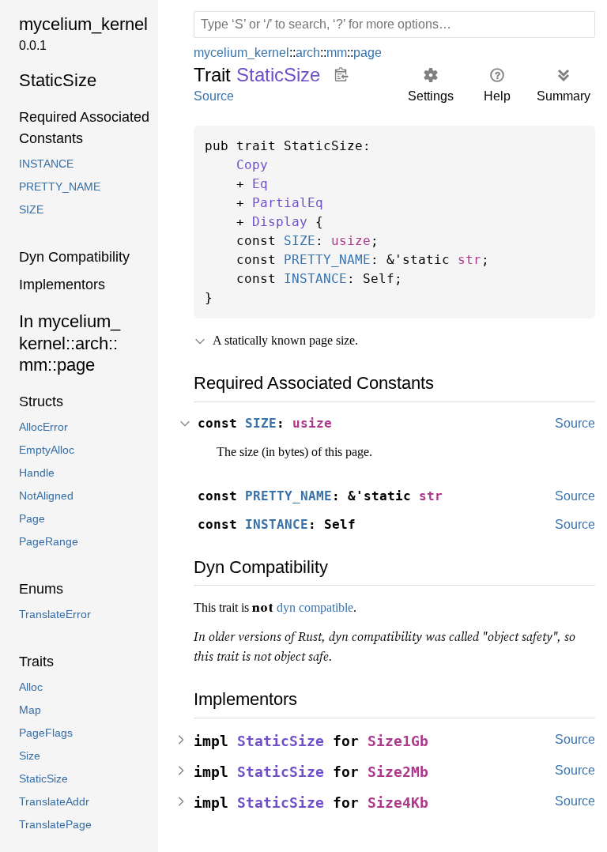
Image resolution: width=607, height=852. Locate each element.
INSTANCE (315, 279)
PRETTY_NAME (327, 260)
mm (342, 52)
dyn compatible (330, 607)
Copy (252, 165)
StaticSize (280, 738)
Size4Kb (398, 800)
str (469, 260)
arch (312, 52)
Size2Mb (398, 769)
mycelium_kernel (243, 52)
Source (213, 96)
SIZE (299, 241)
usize (351, 241)
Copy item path (342, 74)
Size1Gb (398, 738)
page (374, 52)
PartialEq (287, 203)
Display (279, 222)
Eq (260, 184)
